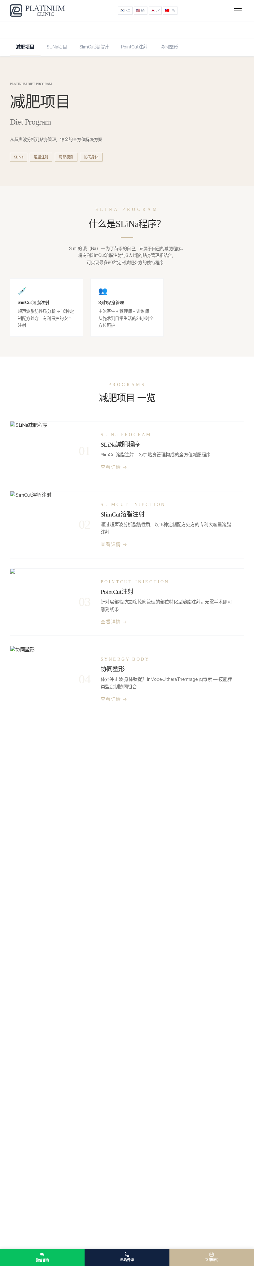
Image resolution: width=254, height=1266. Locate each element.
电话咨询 (127, 1260)
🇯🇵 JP (155, 10)
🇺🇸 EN (140, 10)
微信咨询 (42, 1260)
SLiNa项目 (57, 47)
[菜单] (238, 11)
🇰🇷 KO (125, 10)
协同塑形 (169, 47)
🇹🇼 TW (170, 10)
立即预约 (211, 1260)
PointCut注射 (134, 47)
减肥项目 (25, 47)
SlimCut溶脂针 (94, 47)
